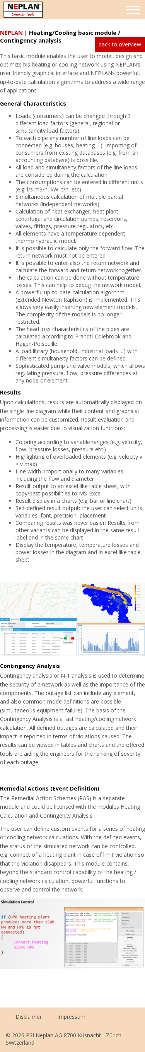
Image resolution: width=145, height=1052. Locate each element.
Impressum (71, 1016)
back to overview (120, 44)
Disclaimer (28, 1016)
